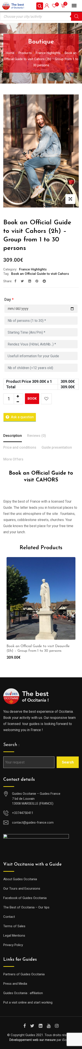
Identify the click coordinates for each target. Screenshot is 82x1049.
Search (68, 762)
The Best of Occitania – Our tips (26, 907)
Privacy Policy (13, 945)
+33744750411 (22, 813)
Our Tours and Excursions (21, 888)
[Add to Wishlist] (46, 398)
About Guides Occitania (20, 879)
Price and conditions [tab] (19, 447)
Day (9, 299)
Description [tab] (12, 436)
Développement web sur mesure (32, 1040)
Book (32, 399)
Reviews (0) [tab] (36, 436)
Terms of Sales (14, 926)
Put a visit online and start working (27, 1002)
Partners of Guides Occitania (24, 974)
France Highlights (33, 269)
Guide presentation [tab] (57, 447)
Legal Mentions (14, 935)
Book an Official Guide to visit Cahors (40, 274)
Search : (11, 745)
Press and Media (15, 984)
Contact (9, 917)
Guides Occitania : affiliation (23, 993)
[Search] (76, 16)
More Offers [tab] (13, 459)
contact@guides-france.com (33, 822)
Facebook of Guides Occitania (25, 898)
